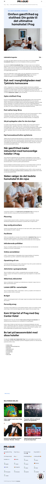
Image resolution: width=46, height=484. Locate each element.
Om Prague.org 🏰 (8, 456)
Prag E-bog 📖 (17, 452)
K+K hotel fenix (9, 351)
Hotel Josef (8, 354)
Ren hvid (8, 353)
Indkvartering (7, 393)
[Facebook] (4, 449)
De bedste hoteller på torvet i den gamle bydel (20, 99)
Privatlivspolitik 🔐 (28, 456)
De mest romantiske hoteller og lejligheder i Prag (21, 170)
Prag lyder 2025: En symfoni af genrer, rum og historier (32, 419)
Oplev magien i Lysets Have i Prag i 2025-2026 (13, 419)
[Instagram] (6, 449)
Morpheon (18, 481)
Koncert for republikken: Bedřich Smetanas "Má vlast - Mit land (12, 439)
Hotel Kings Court (10, 349)
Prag (5, 4)
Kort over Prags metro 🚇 (27, 452)
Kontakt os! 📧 (7, 459)
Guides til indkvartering (15, 10)
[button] (4, 1)
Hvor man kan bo (24, 10)
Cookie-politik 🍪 (37, 456)
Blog (8, 4)
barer (37, 105)
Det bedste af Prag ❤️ (8, 452)
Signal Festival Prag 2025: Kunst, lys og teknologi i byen (32, 439)
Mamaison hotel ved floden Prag (13, 346)
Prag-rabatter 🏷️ (37, 452)
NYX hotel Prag (9, 350)
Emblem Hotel (9, 345)
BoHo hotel (8, 347)
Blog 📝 (15, 456)
